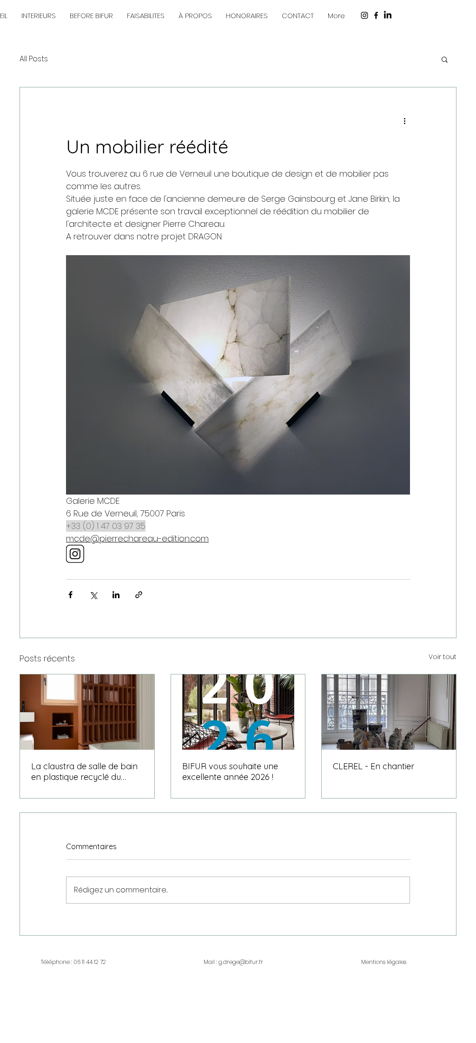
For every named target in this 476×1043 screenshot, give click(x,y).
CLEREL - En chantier (373, 766)
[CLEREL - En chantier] (389, 712)
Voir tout (442, 656)
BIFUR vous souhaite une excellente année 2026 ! (230, 771)
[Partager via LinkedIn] (116, 594)
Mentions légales (383, 962)
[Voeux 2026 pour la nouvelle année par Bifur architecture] (238, 712)
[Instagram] (364, 15)
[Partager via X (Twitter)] (93, 594)
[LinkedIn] (387, 15)
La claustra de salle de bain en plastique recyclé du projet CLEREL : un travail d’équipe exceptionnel (84, 771)
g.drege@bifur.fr (240, 962)
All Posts (34, 59)
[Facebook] (376, 15)
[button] (298, 15)
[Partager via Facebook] (70, 594)
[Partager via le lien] (138, 594)
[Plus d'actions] (404, 120)
